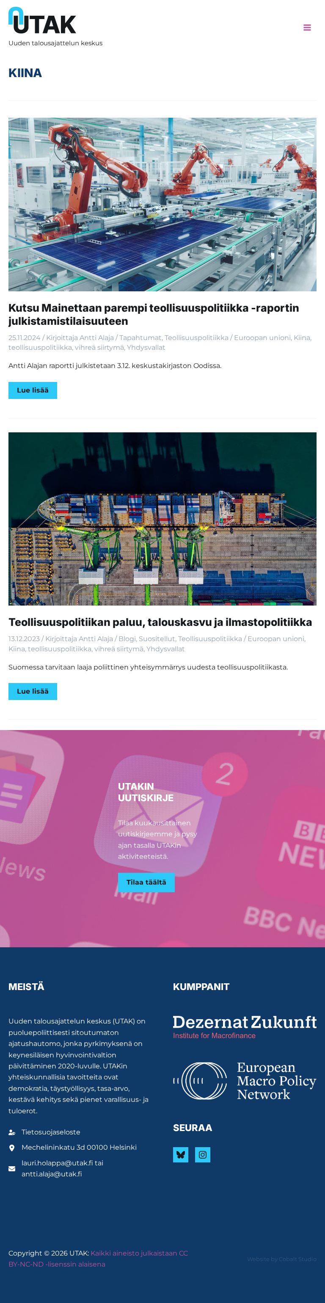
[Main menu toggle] (307, 27)
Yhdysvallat (146, 347)
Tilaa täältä (146, 882)
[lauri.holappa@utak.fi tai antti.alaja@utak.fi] (80, 1169)
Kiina (302, 338)
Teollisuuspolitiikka (197, 338)
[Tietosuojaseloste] (44, 1132)
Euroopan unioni (262, 338)
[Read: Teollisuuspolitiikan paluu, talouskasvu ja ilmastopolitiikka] (162, 519)
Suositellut (157, 639)
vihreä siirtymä (99, 347)
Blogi (127, 639)
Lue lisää (37, 392)
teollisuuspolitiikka (40, 347)
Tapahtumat (140, 338)
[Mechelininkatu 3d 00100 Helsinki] (72, 1147)
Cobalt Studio (298, 1259)
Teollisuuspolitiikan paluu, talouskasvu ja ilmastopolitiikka (160, 622)
